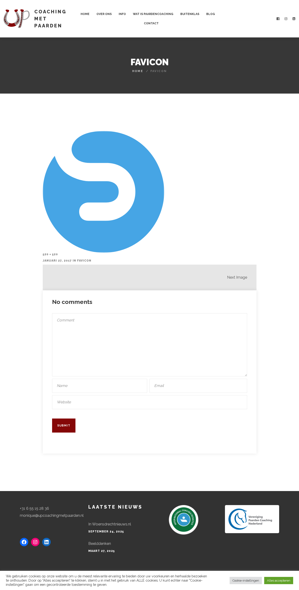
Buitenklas (189, 14)
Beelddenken (99, 543)
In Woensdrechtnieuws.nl (109, 524)
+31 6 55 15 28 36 (34, 508)
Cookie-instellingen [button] (245, 580)
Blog (210, 14)
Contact (151, 23)
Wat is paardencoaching (153, 14)
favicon (84, 260)
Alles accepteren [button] (278, 580)
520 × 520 (50, 254)
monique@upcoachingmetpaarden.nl (52, 515)
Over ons (104, 14)
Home (85, 14)
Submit (63, 425)
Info (122, 14)
